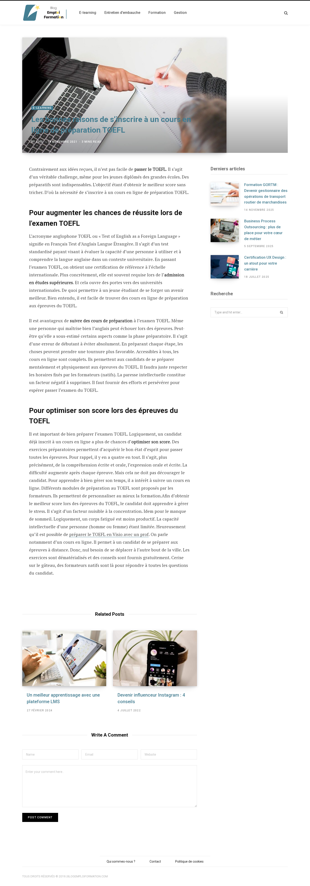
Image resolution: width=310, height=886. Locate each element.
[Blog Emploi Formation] (45, 12)
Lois (39, 141)
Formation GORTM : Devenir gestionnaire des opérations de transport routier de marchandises (266, 193)
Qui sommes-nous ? (121, 861)
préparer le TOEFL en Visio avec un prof (109, 534)
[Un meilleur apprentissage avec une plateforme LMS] (64, 658)
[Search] (286, 13)
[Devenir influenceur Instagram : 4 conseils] (155, 658)
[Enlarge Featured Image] (155, 95)
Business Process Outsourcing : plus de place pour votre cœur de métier (263, 230)
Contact (155, 861)
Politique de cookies (189, 861)
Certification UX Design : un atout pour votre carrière (265, 263)
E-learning (42, 107)
